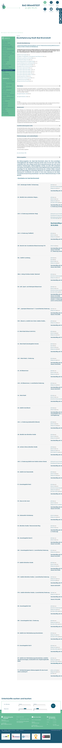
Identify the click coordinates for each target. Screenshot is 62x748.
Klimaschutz (4, 48)
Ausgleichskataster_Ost (22, 96)
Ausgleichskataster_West (23, 93)
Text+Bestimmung (55, 452)
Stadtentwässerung (6, 93)
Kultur (45, 11)
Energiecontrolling (6, 75)
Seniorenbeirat (5, 102)
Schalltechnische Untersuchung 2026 (25, 66)
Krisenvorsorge (5, 112)
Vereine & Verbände (6, 99)
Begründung (54, 188)
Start (2, 730)
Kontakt (3, 109)
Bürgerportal (51, 4)
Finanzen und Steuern (6, 91)
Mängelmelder (5, 42)
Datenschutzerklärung (6, 731)
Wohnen (4, 83)
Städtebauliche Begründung (23, 59)
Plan (52, 184)
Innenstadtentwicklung (7, 80)
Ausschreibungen (5, 58)
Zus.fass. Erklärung (55, 202)
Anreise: (20, 704)
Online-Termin (57, 5)
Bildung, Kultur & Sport (6, 65)
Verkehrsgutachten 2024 (23, 76)
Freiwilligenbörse (5, 114)
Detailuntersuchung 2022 (23, 79)
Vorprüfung (54, 580)
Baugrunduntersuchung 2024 (24, 81)
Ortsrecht (4, 63)
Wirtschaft (4, 89)
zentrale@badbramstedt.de (7, 724)
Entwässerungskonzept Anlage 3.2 (24, 71)
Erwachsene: (21, 708)
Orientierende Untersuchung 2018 (24, 77)
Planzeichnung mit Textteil (57, 213)
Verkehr (4, 71)
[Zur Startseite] (10, 9)
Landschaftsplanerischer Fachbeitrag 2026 (26, 63)
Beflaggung (4, 62)
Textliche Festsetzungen (56, 186)
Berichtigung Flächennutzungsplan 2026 (26, 61)
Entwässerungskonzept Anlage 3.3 (24, 72)
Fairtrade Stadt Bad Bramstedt (8, 50)
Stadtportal (45, 4)
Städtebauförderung (7, 76)
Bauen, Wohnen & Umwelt (12, 32)
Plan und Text (54, 670)
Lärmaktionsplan (6, 73)
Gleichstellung (5, 104)
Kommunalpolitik (5, 60)
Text (52, 259)
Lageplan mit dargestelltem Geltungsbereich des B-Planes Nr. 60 (30, 56)
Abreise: (35, 704)
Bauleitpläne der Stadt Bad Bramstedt (28, 178)
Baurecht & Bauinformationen (8, 81)
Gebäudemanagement (7, 88)
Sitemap (5, 730)
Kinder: (35, 708)
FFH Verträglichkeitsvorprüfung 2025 (25, 64)
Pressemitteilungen (6, 55)
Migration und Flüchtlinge (7, 68)
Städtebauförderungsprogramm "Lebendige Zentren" (7, 47)
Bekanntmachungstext (22, 54)
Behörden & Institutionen (7, 52)
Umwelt (4, 86)
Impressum (4, 110)
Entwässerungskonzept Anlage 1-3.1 (25, 69)
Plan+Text (53, 199)
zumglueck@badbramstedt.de (38, 726)
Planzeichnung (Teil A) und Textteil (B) (25, 58)
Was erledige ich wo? (6, 41)
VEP (52, 673)
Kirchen (3, 100)
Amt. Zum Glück (37, 717)
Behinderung (4, 105)
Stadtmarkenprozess (6, 44)
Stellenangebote (5, 57)
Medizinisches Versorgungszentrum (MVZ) (8, 95)
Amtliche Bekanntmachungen (8, 53)
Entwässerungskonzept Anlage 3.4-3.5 (25, 74)
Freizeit (57, 11)
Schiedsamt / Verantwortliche (8, 107)
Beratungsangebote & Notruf (8, 97)
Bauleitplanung (20, 32)
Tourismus (51, 11)
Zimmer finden (53, 706)
